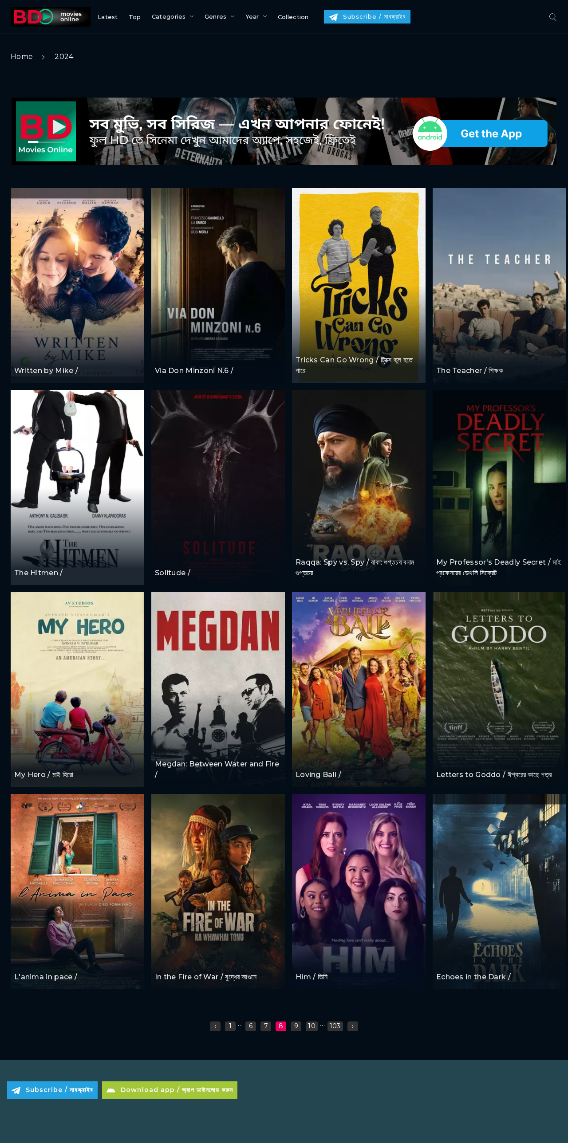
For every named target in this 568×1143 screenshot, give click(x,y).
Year (252, 16)
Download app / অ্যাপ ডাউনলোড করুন (177, 1090)
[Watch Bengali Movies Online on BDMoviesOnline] (49, 17)
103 (335, 1026)
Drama (25, 353)
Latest (108, 16)
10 (312, 1026)
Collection (293, 16)
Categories (169, 16)
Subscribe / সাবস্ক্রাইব (374, 16)
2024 (64, 56)
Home (22, 56)
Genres (216, 16)
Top (135, 16)
